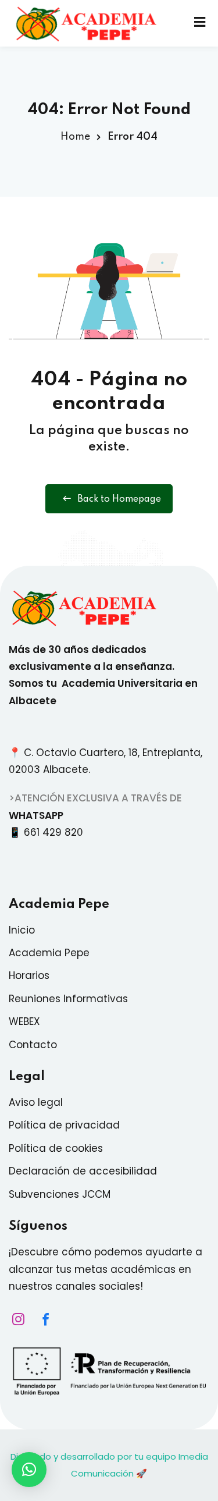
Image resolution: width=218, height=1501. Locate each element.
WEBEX (24, 1021)
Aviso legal (36, 1102)
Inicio (22, 930)
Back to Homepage (119, 499)
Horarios (29, 975)
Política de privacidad (64, 1125)
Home (75, 137)
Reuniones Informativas (68, 999)
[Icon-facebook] (42, 1319)
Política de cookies (56, 1148)
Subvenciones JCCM (59, 1194)
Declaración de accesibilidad (83, 1171)
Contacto (33, 1045)
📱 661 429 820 (49, 832)
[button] (29, 1469)
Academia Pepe (49, 953)
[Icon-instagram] (15, 1319)
